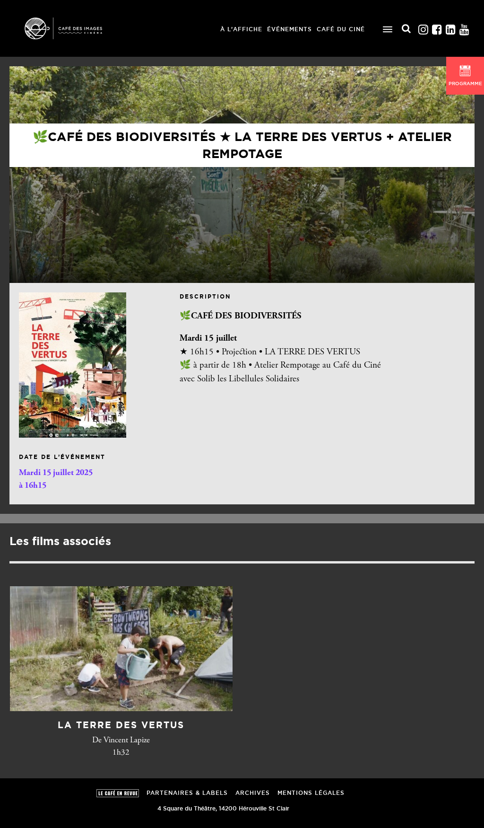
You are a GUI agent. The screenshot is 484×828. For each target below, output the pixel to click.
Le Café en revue (117, 793)
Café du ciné (341, 29)
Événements (289, 29)
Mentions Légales (311, 793)
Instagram (423, 27)
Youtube (464, 27)
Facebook (436, 27)
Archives (252, 793)
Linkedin (450, 27)
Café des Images (75, 28)
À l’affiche (241, 29)
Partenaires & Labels (187, 793)
